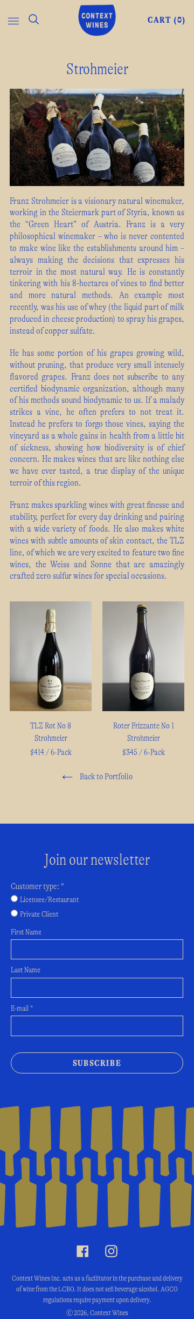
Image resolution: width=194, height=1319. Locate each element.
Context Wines (109, 1313)
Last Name (25, 970)
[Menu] (13, 20)
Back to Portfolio (105, 776)
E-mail (22, 1008)
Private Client (39, 914)
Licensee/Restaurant (49, 900)
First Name (26, 932)
